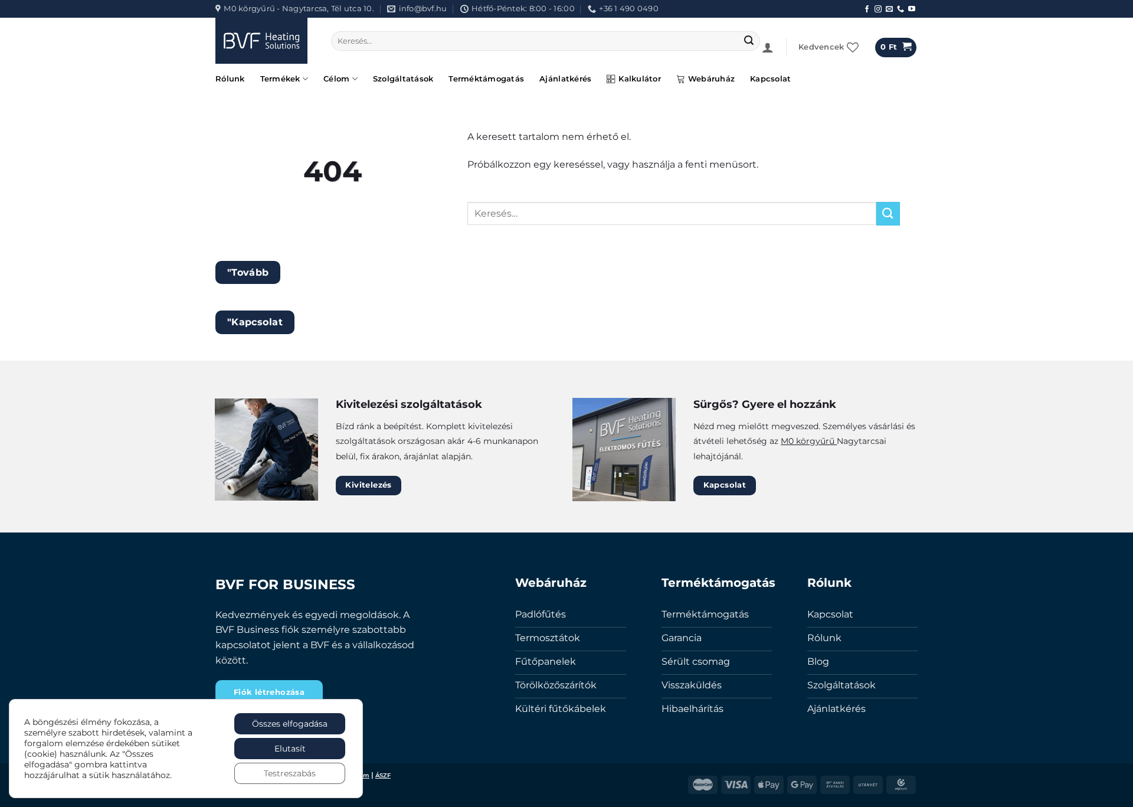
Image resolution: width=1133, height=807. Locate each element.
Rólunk (230, 78)
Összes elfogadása (290, 723)
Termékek (280, 78)
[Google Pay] (802, 784)
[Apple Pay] (769, 784)
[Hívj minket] (900, 9)
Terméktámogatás (486, 78)
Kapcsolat (770, 78)
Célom (336, 78)
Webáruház (711, 78)
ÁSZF (383, 775)
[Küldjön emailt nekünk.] (889, 9)
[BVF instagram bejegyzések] (878, 9)
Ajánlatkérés (565, 78)
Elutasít (290, 748)
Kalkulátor (639, 78)
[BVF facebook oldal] (866, 9)
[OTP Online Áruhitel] (901, 784)
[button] (768, 47)
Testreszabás (290, 773)
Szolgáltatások (403, 78)
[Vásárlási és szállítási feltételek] (835, 784)
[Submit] (749, 41)
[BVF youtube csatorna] (911, 9)
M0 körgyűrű (809, 441)
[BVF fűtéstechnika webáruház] (264, 41)
